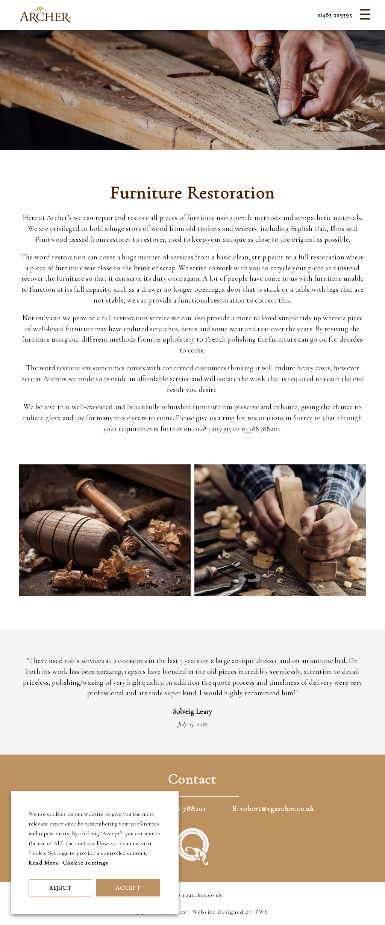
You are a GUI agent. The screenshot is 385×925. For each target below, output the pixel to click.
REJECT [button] (60, 888)
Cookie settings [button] (85, 862)
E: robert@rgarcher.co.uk (273, 808)
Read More (44, 862)
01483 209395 (334, 14)
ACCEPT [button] (128, 888)
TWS (261, 912)
